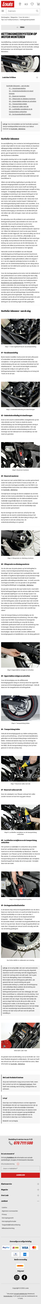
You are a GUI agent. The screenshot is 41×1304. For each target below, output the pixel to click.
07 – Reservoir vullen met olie (19, 106)
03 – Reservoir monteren (17, 96)
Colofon (4, 1207)
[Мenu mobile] (2, 11)
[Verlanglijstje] (32, 4)
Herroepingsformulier (9, 1221)
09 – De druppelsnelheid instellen (20, 114)
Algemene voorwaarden (10, 1211)
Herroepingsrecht (8, 1218)
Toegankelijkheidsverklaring (11, 1225)
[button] (37, 11)
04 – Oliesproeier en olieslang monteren (22, 99)
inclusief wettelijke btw (20, 1294)
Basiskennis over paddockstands (12, 283)
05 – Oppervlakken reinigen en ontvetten (22, 101)
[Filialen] (20, 4)
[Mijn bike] (26, 4)
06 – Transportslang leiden (18, 104)
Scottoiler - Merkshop (18, 129)
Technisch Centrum (25, 1084)
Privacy (4, 1214)
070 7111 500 (23, 1143)
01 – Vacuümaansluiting (17, 88)
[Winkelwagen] (38, 4)
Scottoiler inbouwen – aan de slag (17, 86)
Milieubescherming (8, 1228)
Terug (22, 27)
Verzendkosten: (8, 1296)
